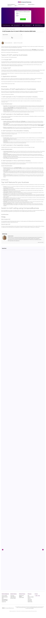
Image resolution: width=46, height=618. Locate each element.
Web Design (12, 595)
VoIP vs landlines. (41, 125)
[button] (21, 34)
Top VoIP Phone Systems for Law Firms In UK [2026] (13, 311)
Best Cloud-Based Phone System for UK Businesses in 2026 (15, 478)
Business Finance (31, 4)
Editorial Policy (30, 601)
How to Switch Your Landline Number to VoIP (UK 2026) (14, 416)
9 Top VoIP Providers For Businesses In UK (11, 389)
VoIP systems (34, 49)
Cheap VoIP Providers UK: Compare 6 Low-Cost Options (14, 506)
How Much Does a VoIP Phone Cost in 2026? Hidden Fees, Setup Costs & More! (18, 285)
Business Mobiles (4, 595)
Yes (18, 13)
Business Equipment (11, 4)
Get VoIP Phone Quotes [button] (4, 179)
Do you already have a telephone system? (23, 11)
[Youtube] (39, 595)
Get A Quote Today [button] (4, 86)
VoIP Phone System (5, 600)
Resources (9, 5)
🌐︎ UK (16, 5)
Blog (28, 595)
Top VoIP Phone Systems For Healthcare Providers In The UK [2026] (16, 449)
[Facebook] (36, 595)
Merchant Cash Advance (21, 596)
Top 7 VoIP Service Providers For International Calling (13, 558)
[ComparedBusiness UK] (24, 2)
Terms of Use (30, 599)
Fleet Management (5, 599)
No (18, 15)
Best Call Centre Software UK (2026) (10, 363)
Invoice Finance (21, 597)
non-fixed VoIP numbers (18, 167)
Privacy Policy (30, 600)
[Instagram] (37, 595)
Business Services (21, 4)
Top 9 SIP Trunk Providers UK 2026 (10, 337)
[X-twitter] (35, 595)
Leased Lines (4, 601)
